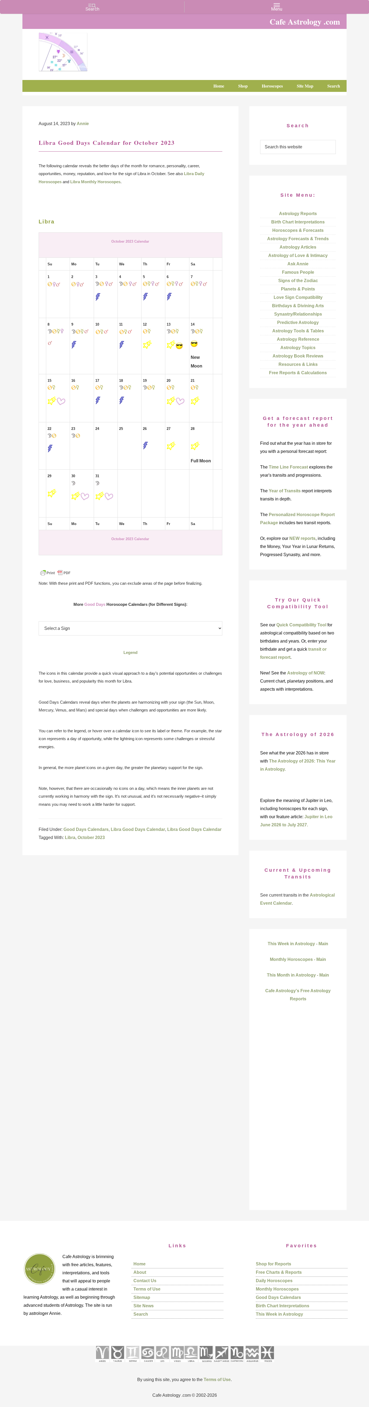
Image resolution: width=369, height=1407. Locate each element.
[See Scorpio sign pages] (206, 1364)
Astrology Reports (298, 213)
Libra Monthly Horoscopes (95, 181)
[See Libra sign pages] (191, 1364)
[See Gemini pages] (132, 1364)
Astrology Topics (298, 347)
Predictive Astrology (298, 322)
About (139, 1272)
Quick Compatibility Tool (301, 625)
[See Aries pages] (102, 1364)
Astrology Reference (298, 339)
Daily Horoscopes (274, 1280)
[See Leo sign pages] (162, 1364)
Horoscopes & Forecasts (298, 230)
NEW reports (302, 538)
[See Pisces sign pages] (267, 1364)
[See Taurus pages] (117, 1364)
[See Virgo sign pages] (177, 1364)
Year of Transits (285, 491)
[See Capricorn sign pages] (237, 1364)
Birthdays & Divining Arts (298, 305)
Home (139, 1264)
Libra (70, 837)
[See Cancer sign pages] (147, 1364)
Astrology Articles (298, 247)
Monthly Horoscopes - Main (298, 959)
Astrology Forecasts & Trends (298, 238)
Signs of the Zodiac (298, 280)
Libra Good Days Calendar (138, 829)
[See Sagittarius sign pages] (221, 1364)
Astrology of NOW (305, 673)
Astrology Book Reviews (298, 356)
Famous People (298, 272)
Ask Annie (297, 264)
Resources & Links (298, 364)
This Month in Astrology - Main (298, 975)
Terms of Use (146, 1289)
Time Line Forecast (288, 467)
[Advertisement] (298, 1115)
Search (140, 1314)
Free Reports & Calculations (298, 372)
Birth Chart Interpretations (298, 222)
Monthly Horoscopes (277, 1289)
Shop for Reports (273, 1264)
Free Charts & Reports (279, 1272)
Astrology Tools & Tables (298, 331)
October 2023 (91, 837)
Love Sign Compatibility (298, 297)
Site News (143, 1306)
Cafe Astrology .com (79, 50)
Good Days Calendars (86, 829)
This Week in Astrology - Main (298, 943)
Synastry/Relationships (298, 314)
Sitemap (141, 1297)
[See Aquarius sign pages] (252, 1364)
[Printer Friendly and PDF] (55, 575)
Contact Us (144, 1280)
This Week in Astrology (279, 1314)
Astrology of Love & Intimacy (298, 255)
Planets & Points (298, 289)
